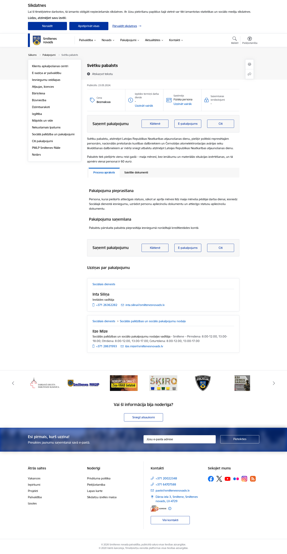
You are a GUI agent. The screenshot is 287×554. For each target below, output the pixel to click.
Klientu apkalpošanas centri (50, 66)
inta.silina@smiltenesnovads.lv (145, 305)
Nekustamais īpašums (46, 127)
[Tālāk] (274, 383)
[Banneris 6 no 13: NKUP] (84, 383)
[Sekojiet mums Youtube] (228, 478)
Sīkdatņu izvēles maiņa (102, 497)
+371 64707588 (166, 484)
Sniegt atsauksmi (143, 417)
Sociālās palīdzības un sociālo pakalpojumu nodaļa (153, 321)
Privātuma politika (99, 478)
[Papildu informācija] (169, 508)
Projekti (33, 491)
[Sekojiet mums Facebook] (211, 479)
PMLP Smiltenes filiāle (46, 148)
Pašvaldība (35, 497)
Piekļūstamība (96, 484)
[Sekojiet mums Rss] (253, 479)
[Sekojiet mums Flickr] (236, 478)
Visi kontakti (170, 520)
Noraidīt (47, 26)
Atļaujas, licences (43, 86)
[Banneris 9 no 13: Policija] (203, 383)
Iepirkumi (34, 484)
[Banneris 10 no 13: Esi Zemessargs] (242, 383)
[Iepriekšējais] (13, 383)
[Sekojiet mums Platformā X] (219, 479)
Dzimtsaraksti (41, 107)
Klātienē (155, 123)
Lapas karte (94, 491)
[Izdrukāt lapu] (249, 64)
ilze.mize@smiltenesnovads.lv (144, 346)
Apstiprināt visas (88, 26)
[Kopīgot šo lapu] (249, 74)
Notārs (36, 154)
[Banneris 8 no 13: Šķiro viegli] (163, 383)
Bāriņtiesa (38, 93)
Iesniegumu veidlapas (46, 80)
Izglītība (37, 114)
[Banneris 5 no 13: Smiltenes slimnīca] (45, 383)
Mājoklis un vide (42, 120)
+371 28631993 (106, 346)
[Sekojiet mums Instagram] (244, 479)
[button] (144, 105)
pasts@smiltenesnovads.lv (173, 490)
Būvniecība (39, 100)
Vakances (34, 478)
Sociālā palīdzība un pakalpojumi (53, 134)
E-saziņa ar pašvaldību (46, 73)
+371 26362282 (106, 305)
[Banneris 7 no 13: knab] (124, 383)
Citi (221, 123)
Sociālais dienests (104, 284)
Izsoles (32, 503)
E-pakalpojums (188, 123)
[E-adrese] (158, 508)
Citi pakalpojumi (42, 141)
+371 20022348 (166, 478)
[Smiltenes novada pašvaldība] (45, 40)
